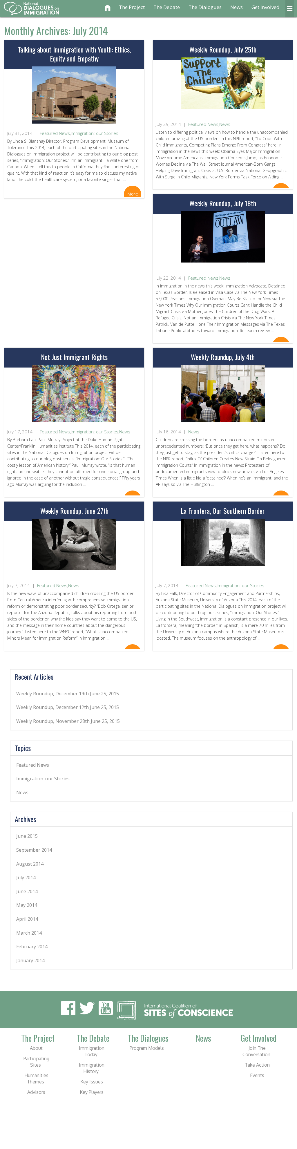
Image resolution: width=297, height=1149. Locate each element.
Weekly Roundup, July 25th (222, 49)
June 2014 (27, 891)
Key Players (92, 1092)
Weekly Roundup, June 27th (74, 510)
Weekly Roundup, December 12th (52, 707)
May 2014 (26, 905)
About (36, 1048)
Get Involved (265, 7)
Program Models (147, 1048)
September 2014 (34, 850)
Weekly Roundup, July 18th (222, 203)
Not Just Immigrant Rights (74, 357)
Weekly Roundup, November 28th (53, 721)
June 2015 (27, 836)
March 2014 (29, 933)
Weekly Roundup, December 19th (52, 693)
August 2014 (30, 864)
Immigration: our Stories (94, 133)
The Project (132, 7)
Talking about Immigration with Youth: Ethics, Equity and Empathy (74, 54)
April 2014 (27, 919)
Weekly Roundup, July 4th (223, 357)
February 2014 (32, 946)
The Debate (166, 7)
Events (257, 1075)
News (236, 7)
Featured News (55, 133)
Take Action (257, 1065)
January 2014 (30, 960)
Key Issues (91, 1082)
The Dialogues (205, 7)
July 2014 (26, 877)
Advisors (36, 1092)
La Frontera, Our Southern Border (223, 510)
